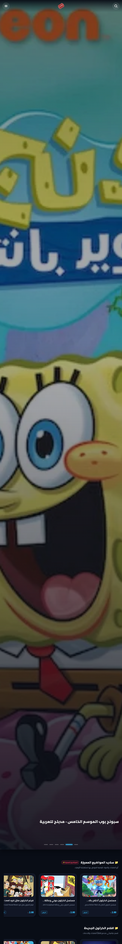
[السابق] (114, 895)
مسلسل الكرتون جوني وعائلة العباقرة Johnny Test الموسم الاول (66, 819)
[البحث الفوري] (115, 6)
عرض (85, 912)
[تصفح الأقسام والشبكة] (6, 6)
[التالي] (8, 895)
